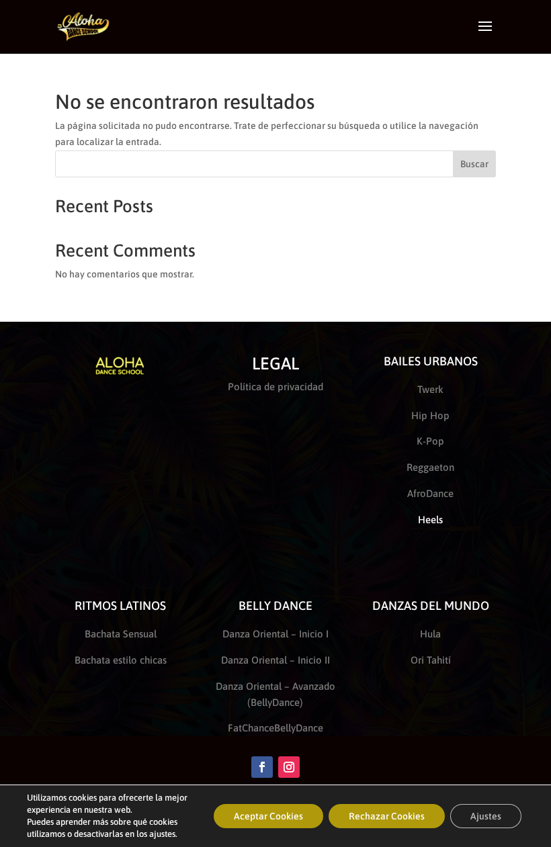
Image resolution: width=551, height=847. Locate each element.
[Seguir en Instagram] (289, 767)
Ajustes (485, 816)
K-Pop (430, 441)
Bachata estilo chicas (121, 660)
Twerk (430, 389)
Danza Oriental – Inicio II (275, 660)
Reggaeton (430, 467)
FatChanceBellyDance (275, 727)
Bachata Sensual (121, 633)
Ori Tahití (431, 660)
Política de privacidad (275, 386)
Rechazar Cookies (387, 816)
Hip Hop (430, 415)
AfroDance (430, 493)
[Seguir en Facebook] (262, 767)
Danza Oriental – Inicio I (275, 633)
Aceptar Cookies (268, 816)
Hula (430, 633)
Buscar (474, 164)
